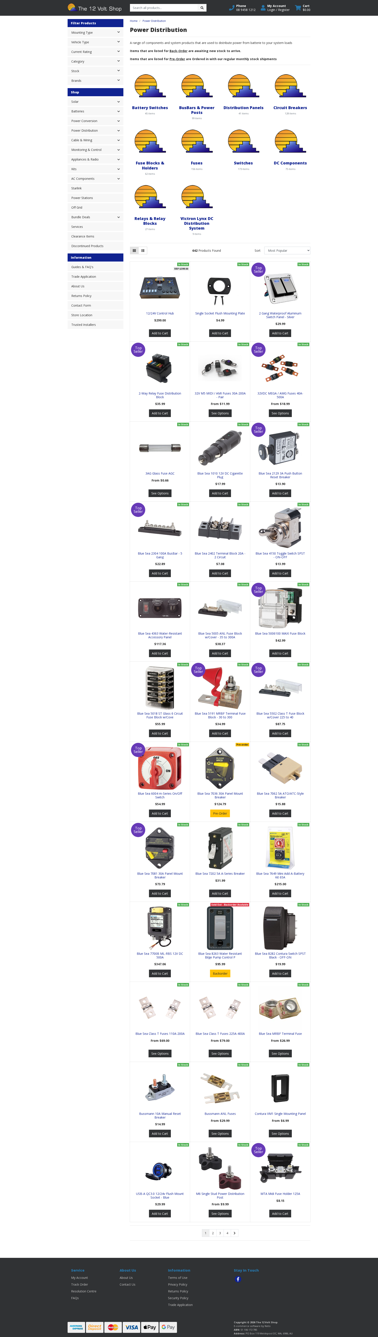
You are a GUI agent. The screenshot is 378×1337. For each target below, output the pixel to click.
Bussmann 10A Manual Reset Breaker (160, 1115)
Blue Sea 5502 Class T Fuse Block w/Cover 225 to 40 (280, 715)
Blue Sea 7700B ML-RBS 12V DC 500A (160, 955)
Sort (258, 250)
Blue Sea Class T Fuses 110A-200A (160, 1034)
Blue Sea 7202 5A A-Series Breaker (220, 873)
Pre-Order (220, 813)
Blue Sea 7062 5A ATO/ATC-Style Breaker (280, 795)
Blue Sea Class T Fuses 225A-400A (220, 1034)
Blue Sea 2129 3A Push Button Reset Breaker (280, 475)
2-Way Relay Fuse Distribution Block (160, 395)
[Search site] (202, 8)
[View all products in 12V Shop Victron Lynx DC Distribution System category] (196, 196)
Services (77, 227)
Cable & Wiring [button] (81, 140)
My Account (79, 1278)
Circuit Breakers (290, 107)
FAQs (75, 1298)
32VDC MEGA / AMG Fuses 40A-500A (280, 395)
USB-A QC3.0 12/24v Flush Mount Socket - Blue (160, 1195)
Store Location (81, 315)
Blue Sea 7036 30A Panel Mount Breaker (220, 795)
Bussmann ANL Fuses (220, 1114)
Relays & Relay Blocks (150, 221)
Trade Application (83, 276)
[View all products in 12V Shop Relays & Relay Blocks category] (150, 196)
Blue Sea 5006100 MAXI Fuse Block (280, 633)
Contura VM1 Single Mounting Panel (280, 1114)
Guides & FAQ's (82, 267)
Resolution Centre (83, 1291)
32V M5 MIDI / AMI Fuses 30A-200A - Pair (220, 395)
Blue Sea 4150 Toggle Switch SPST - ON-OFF (280, 555)
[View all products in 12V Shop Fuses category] (196, 141)
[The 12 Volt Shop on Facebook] (238, 1279)
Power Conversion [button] (84, 121)
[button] (242, 8)
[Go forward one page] (234, 1233)
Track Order (79, 1284)
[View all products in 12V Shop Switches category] (243, 141)
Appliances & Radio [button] (85, 159)
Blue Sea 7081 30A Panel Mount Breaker (160, 875)
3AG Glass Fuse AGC (160, 473)
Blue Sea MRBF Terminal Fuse (280, 1034)
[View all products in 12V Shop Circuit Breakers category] (290, 86)
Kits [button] (74, 169)
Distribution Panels (244, 107)
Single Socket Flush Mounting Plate (220, 313)
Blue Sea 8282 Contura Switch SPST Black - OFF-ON (280, 955)
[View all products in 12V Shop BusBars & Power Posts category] (196, 86)
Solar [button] (75, 101)
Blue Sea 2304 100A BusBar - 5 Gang (160, 555)
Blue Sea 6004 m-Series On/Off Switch (160, 795)
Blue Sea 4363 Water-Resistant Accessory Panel (160, 635)
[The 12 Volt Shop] (95, 7)
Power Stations (82, 198)
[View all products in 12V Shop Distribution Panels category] (243, 86)
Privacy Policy (177, 1284)
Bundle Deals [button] (80, 217)
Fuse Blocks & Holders (150, 165)
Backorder (220, 973)
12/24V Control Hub (160, 313)
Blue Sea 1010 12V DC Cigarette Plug (220, 475)
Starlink (76, 188)
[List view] (142, 250)
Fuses (197, 163)
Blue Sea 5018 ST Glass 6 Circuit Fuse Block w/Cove (160, 715)
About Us (77, 286)
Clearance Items (82, 236)
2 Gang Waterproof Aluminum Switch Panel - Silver (280, 315)
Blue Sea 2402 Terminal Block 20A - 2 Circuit (220, 555)
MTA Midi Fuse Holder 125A (280, 1194)
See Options (220, 413)
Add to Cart (160, 333)
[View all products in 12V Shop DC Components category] (290, 141)
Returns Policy (81, 296)
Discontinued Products (87, 246)
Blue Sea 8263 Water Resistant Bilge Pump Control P (220, 955)
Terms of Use (177, 1278)
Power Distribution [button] (84, 130)
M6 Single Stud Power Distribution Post (220, 1195)
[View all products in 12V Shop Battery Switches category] (150, 86)
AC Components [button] (82, 178)
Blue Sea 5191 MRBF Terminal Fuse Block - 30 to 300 (220, 715)
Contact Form (81, 305)
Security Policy (178, 1298)
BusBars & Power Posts (196, 110)
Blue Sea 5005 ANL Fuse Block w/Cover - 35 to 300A (220, 635)
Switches (243, 163)
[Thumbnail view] (134, 250)
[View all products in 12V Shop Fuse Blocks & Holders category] (150, 141)
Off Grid (76, 207)
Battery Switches (150, 107)
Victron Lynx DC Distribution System (196, 223)
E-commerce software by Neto (252, 1326)
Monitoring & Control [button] (86, 150)
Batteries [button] (77, 111)
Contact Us (127, 1284)
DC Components (290, 163)
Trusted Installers (83, 325)
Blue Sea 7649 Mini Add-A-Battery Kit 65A (280, 875)
